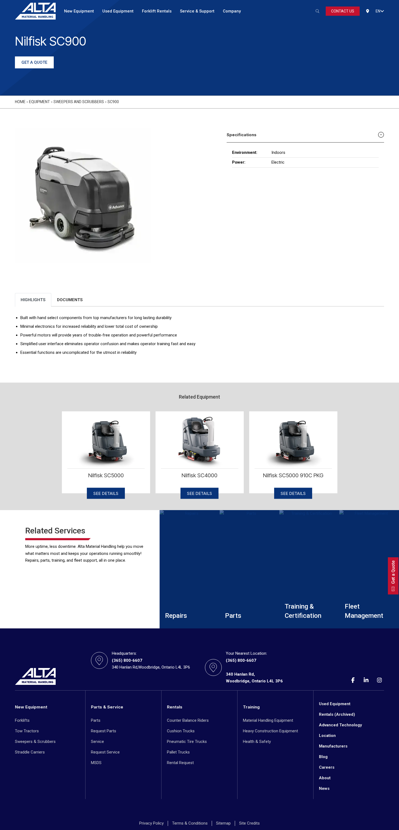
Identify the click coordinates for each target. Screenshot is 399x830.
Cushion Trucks (181, 731)
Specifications (241, 134)
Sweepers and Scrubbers (78, 102)
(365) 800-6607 (127, 660)
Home (20, 102)
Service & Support (197, 11)
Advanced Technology (340, 725)
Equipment (39, 102)
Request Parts (103, 731)
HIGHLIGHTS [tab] (33, 299)
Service (97, 741)
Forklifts (22, 720)
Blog (323, 756)
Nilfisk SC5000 (106, 475)
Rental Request (180, 762)
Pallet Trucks (178, 752)
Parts (95, 720)
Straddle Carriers (30, 752)
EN (378, 11)
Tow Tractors (27, 731)
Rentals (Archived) (337, 714)
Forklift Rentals (157, 11)
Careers (326, 767)
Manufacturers (333, 746)
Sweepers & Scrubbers (35, 741)
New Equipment (79, 11)
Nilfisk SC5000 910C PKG (293, 475)
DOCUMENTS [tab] (70, 299)
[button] (382, 11)
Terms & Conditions (190, 823)
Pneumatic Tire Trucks (187, 741)
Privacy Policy (151, 823)
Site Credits (249, 823)
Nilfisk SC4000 (199, 475)
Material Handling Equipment (268, 720)
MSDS (96, 762)
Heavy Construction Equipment (270, 731)
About (325, 777)
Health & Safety (257, 741)
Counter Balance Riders (188, 720)
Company (232, 11)
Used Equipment (118, 11)
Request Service (105, 752)
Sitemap (223, 823)
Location (327, 735)
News (324, 788)
